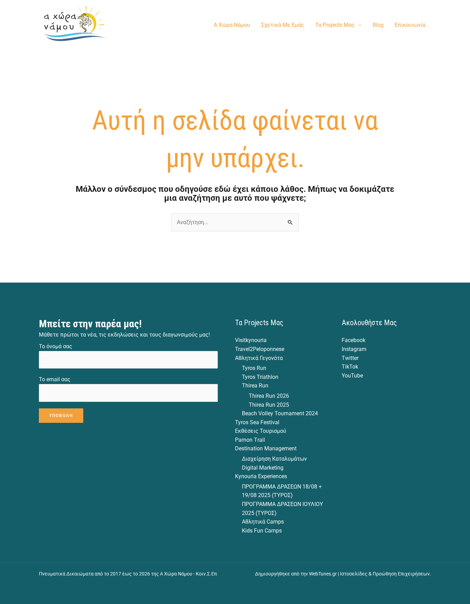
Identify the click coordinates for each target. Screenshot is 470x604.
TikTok (350, 366)
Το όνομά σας (55, 346)
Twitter (350, 358)
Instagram (354, 349)
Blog (378, 25)
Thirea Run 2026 (269, 396)
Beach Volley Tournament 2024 (280, 413)
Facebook (353, 340)
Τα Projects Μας (335, 25)
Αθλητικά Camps (263, 521)
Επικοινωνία (410, 25)
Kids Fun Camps (262, 530)
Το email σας (55, 379)
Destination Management (266, 448)
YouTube (352, 375)
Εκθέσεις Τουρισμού (260, 431)
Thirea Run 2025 (269, 405)
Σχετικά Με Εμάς (282, 25)
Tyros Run (254, 368)
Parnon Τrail (250, 440)
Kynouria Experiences (261, 476)
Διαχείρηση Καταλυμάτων (274, 458)
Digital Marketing (263, 467)
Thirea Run (255, 385)
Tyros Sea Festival (257, 422)
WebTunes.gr (323, 573)
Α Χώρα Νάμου (232, 25)
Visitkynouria (251, 340)
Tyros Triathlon (260, 377)
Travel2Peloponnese (259, 349)
